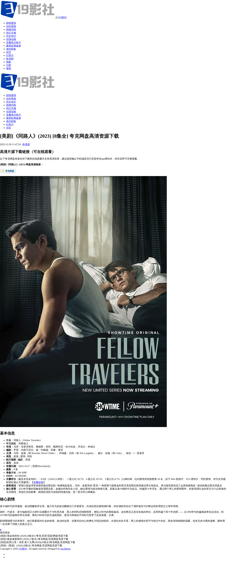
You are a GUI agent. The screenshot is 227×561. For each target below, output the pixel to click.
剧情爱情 (11, 95)
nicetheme (65, 548)
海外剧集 (11, 121)
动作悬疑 (11, 98)
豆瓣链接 (38, 482)
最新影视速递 (13, 118)
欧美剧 (26, 144)
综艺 (8, 127)
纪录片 (10, 124)
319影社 (23, 548)
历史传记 (11, 102)
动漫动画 (11, 111)
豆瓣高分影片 (13, 114)
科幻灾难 (11, 108)
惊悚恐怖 (11, 105)
